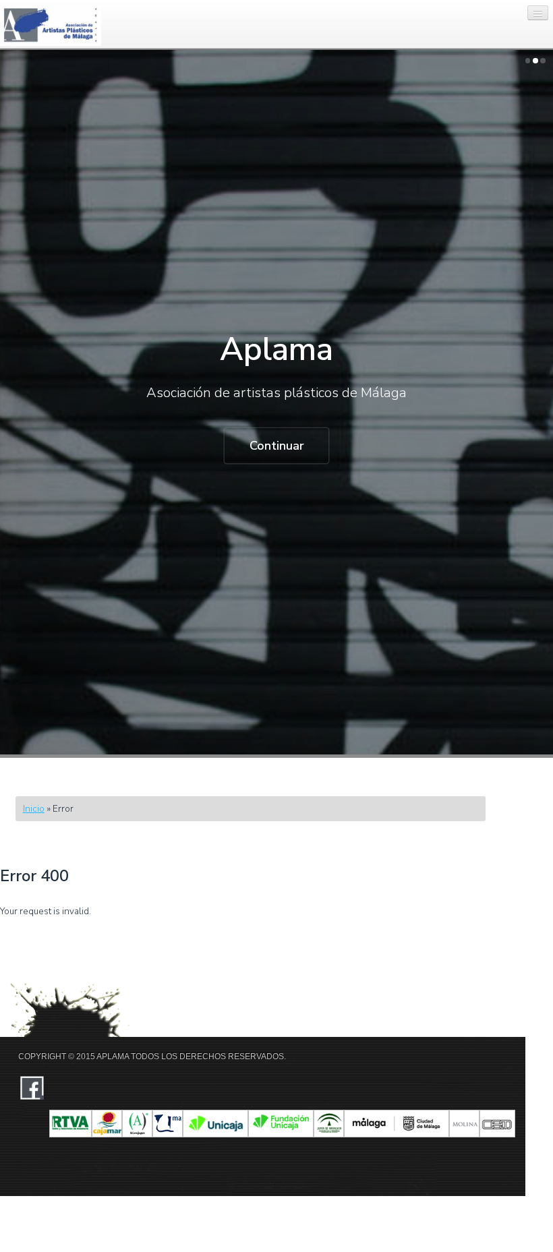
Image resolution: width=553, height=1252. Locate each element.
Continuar (277, 446)
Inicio (34, 808)
